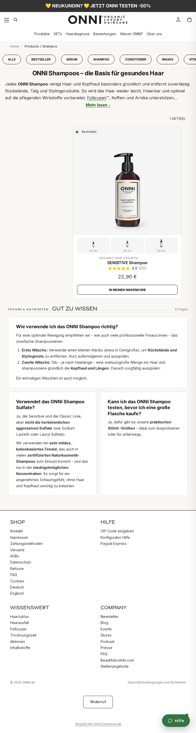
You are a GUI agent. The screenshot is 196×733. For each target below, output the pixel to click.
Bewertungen (104, 34)
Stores (106, 635)
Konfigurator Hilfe (115, 537)
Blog (104, 623)
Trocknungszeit (23, 635)
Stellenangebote (115, 666)
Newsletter (110, 616)
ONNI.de (28, 682)
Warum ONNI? (131, 34)
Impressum (19, 537)
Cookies (17, 581)
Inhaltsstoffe (20, 647)
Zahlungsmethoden (26, 543)
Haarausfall (19, 623)
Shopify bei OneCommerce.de (98, 724)
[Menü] (6, 19)
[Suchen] (16, 19)
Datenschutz (20, 562)
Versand (17, 550)
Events (106, 629)
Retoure (17, 568)
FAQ (13, 574)
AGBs (14, 556)
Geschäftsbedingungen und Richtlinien (157, 682)
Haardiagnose (78, 34)
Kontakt (16, 531)
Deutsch (17, 587)
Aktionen (17, 641)
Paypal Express (114, 543)
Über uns (154, 34)
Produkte (42, 34)
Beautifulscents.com (117, 660)
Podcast (107, 641)
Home (14, 46)
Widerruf (98, 702)
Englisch (17, 593)
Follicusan (18, 629)
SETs (58, 34)
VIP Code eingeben (117, 531)
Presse (106, 647)
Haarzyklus (19, 616)
